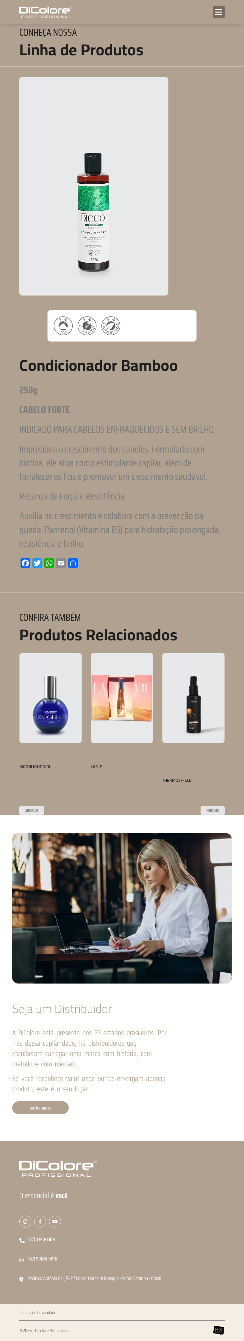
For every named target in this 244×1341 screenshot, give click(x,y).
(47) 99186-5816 (42, 1259)
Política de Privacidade (37, 1313)
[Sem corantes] (87, 325)
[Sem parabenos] (111, 325)
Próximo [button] (213, 810)
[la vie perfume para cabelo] (50, 698)
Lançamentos (28, 756)
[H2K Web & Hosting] (219, 1330)
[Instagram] (25, 1221)
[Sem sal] (63, 325)
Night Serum (175, 766)
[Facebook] (40, 1221)
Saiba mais (26, 788)
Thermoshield (105, 780)
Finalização (192, 756)
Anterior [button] (31, 810)
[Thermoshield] (122, 698)
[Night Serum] (193, 698)
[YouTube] (55, 1221)
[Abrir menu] (219, 12)
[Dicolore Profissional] (44, 12)
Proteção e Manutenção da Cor (112, 770)
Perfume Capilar (53, 756)
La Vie (25, 766)
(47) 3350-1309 (41, 1239)
